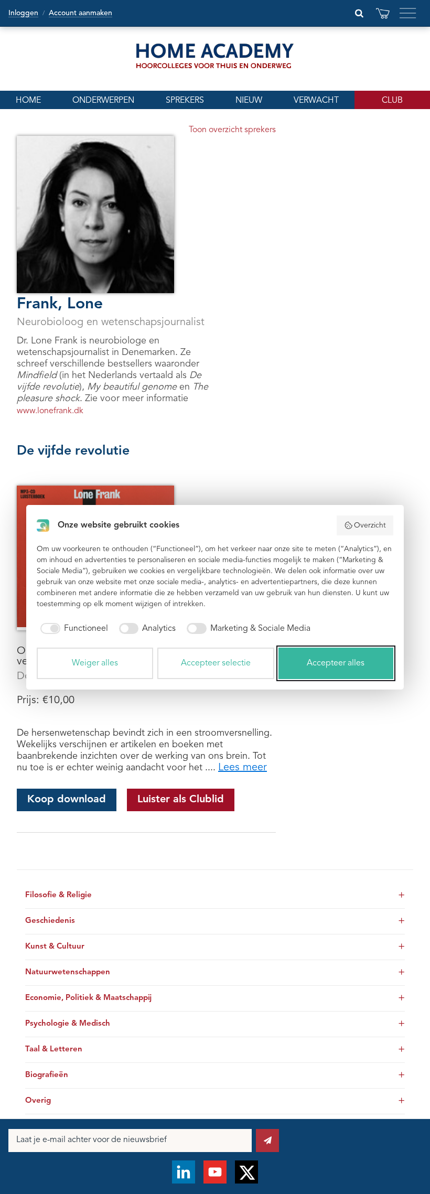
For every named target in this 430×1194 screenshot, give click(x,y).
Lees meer (242, 767)
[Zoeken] (359, 13)
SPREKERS (185, 100)
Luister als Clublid (180, 799)
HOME (28, 100)
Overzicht (370, 525)
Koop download (66, 799)
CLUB (392, 100)
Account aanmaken (80, 13)
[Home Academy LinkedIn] (183, 1172)
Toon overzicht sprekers (232, 130)
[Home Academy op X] (246, 1172)
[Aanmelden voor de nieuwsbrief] (267, 1140)
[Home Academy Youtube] (215, 1172)
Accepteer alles (335, 663)
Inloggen (23, 13)
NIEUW (248, 100)
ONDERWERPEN (103, 100)
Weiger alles (95, 663)
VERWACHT (316, 100)
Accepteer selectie (216, 663)
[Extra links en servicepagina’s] (408, 13)
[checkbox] (72, 628)
